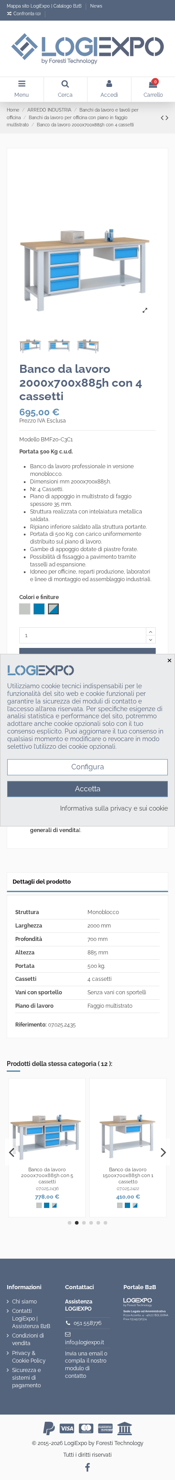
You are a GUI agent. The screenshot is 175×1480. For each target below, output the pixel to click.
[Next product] (167, 117)
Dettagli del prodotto (42, 881)
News (96, 6)
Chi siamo (24, 1302)
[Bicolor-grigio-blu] (54, 1205)
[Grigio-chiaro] (39, 1205)
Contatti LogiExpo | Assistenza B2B (31, 1318)
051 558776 (87, 1323)
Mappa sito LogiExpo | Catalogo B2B (44, 6)
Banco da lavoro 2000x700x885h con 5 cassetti (47, 1175)
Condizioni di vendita (28, 1339)
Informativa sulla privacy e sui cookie (114, 808)
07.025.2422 (128, 1188)
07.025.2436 (47, 1188)
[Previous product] (163, 117)
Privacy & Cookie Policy (29, 1357)
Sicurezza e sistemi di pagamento (26, 1378)
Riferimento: (31, 1025)
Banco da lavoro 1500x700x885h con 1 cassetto (128, 1175)
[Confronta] (78, 1091)
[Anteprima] (78, 1106)
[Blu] (46, 1205)
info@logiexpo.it (84, 1342)
